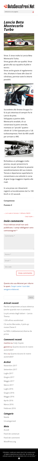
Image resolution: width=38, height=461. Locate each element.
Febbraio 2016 (10, 408)
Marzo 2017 (8, 385)
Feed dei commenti (12, 437)
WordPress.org (10, 441)
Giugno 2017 (9, 377)
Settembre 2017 (10, 369)
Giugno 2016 (9, 393)
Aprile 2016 (8, 400)
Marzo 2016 (8, 404)
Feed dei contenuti (11, 434)
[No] (36, 455)
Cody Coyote (29, 216)
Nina (6, 353)
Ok (19, 458)
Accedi (6, 430)
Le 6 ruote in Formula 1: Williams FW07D (17, 213)
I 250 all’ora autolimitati (13, 320)
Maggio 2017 (9, 381)
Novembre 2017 (10, 365)
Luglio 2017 (8, 373)
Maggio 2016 (9, 396)
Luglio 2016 (8, 389)
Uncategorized (10, 421)
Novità (6, 417)
